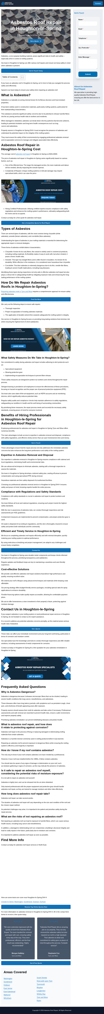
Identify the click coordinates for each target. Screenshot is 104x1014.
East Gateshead (9, 991)
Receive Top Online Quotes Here (36, 907)
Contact (98, 3)
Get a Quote (34, 41)
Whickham (7, 998)
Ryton (39, 1000)
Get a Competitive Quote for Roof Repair (36, 223)
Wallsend (7, 995)
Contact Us (36, 550)
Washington (18, 902)
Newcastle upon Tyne (44, 981)
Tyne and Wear (42, 997)
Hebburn (7, 985)
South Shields (42, 978)
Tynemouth (41, 984)
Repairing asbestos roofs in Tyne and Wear (16, 291)
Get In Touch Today (36, 71)
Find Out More (36, 299)
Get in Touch (35, 443)
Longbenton (41, 991)
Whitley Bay (41, 994)
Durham (43, 902)
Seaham (36, 902)
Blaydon (40, 987)
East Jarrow (8, 988)
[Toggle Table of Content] (21, 77)
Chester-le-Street (7, 902)
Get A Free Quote (36, 963)
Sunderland (28, 902)
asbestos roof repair (23, 154)
